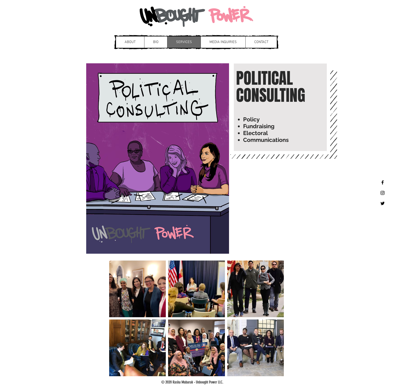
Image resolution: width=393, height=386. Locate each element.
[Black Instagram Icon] (382, 193)
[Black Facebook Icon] (382, 182)
